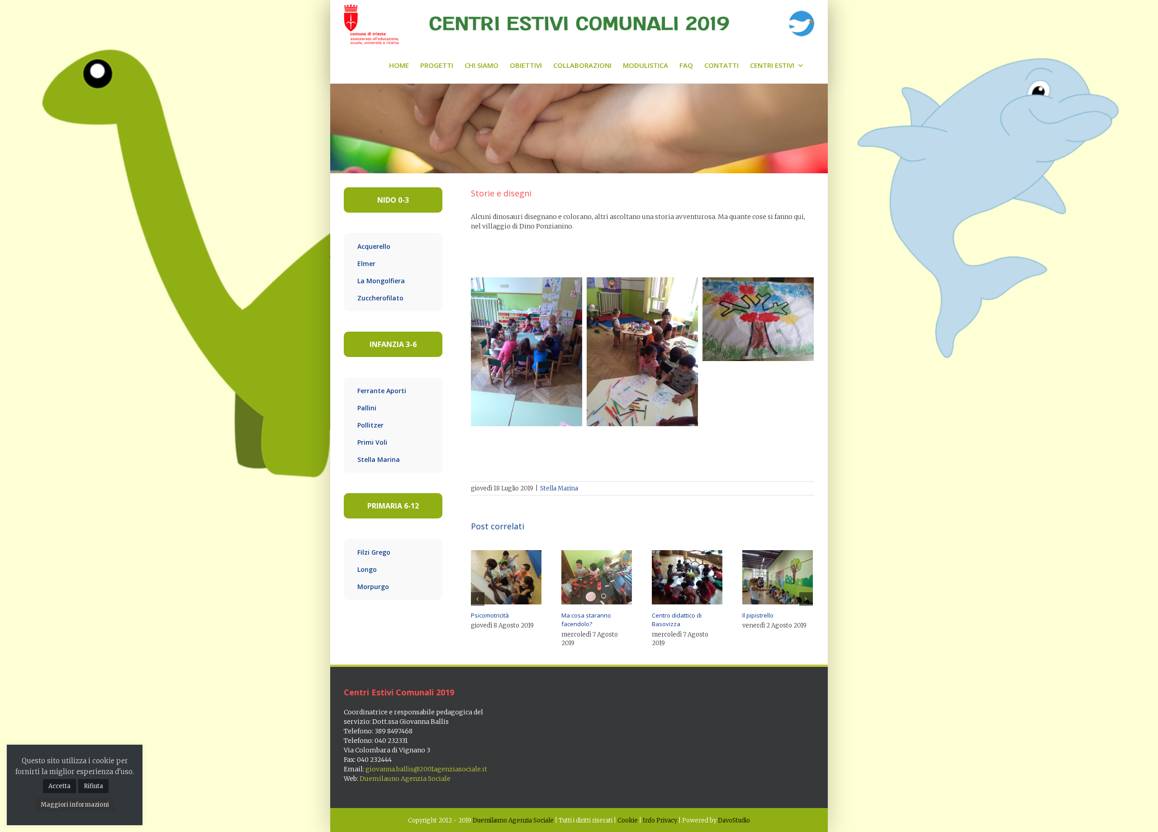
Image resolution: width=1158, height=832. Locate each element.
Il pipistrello (758, 615)
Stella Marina (559, 488)
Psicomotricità (490, 615)
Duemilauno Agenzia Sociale (405, 779)
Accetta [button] (59, 786)
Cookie (627, 820)
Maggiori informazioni (75, 804)
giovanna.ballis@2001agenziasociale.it (426, 769)
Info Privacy (660, 820)
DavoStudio (734, 820)
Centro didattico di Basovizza (677, 619)
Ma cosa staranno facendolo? (586, 619)
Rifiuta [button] (93, 786)
